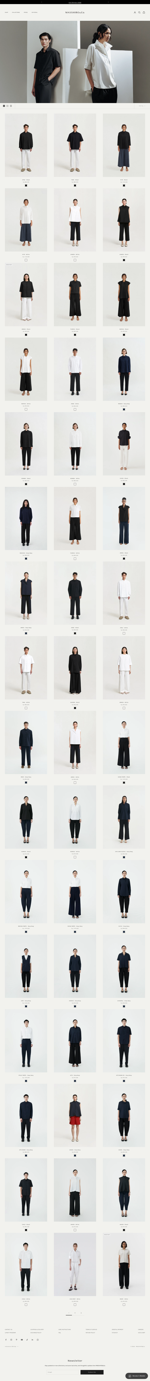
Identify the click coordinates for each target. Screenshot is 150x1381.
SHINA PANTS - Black (124, 777)
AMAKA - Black (26, 329)
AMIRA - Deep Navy (26, 627)
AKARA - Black (124, 1224)
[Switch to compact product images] (11, 106)
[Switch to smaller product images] (7, 106)
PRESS (26, 12)
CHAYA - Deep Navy (124, 1150)
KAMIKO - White (75, 851)
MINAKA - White (75, 478)
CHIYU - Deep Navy (124, 926)
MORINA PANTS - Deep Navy (26, 926)
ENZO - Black (75, 627)
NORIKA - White (26, 403)
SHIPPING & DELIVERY (37, 1329)
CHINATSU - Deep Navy (123, 1000)
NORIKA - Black (123, 329)
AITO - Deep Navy (75, 1075)
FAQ (59, 1332)
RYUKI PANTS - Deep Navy (26, 1075)
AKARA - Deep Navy (75, 1150)
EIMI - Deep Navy (26, 1000)
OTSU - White (124, 627)
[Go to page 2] (81, 1313)
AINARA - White (75, 254)
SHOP (6, 12)
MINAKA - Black (26, 478)
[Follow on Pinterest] (17, 1340)
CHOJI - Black (26, 1224)
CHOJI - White (26, 1299)
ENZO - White (75, 403)
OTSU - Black (26, 179)
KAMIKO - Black (26, 851)
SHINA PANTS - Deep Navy (75, 926)
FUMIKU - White (75, 553)
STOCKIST (115, 1332)
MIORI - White (124, 1299)
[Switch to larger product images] (4, 106)
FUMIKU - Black (74, 329)
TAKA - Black (75, 179)
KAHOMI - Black (74, 702)
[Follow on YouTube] (22, 1340)
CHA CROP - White (75, 1299)
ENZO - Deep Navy (26, 777)
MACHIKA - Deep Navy (26, 553)
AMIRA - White (75, 777)
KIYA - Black (123, 179)
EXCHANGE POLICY (36, 1332)
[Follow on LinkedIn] (32, 1340)
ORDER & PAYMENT (117, 1329)
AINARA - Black (124, 254)
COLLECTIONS (16, 12)
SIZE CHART (141, 1332)
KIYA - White (26, 254)
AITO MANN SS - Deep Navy (124, 1075)
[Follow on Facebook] (6, 1340)
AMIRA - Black (124, 553)
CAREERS (140, 1329)
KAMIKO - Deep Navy (75, 1000)
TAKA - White (26, 702)
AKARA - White (75, 1224)
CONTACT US (8, 1329)
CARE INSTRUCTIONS (64, 1329)
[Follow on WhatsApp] (38, 1340)
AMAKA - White (124, 702)
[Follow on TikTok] (27, 1340)
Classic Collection (75, 2)
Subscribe (92, 1372)
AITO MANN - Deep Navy (26, 1150)
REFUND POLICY (90, 1332)
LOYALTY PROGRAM (10, 1332)
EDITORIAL (35, 12)
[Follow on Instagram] (11, 1340)
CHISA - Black (124, 478)
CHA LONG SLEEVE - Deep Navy (124, 851)
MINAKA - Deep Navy (124, 403)
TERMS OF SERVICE (91, 1329)
